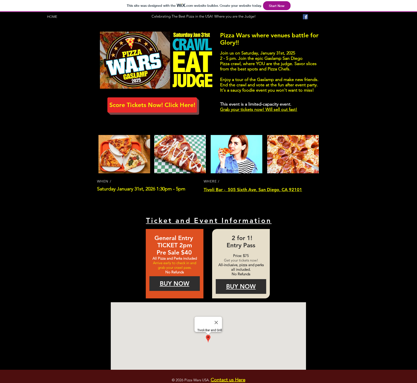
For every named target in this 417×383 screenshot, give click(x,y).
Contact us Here (228, 380)
